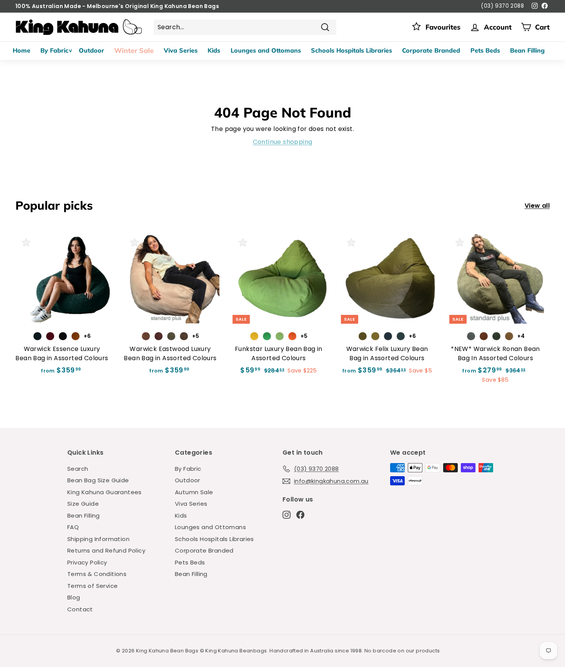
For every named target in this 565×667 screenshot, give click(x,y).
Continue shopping (282, 141)
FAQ (73, 527)
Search (77, 469)
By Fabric (54, 50)
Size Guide (83, 504)
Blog (73, 597)
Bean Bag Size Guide (98, 480)
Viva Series (181, 50)
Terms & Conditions (96, 574)
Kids (214, 50)
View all (537, 205)
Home (21, 50)
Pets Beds (485, 50)
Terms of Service (92, 586)
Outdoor (91, 50)
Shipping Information (98, 539)
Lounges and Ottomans (266, 50)
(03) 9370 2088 (502, 6)
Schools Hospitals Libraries (351, 50)
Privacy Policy (87, 562)
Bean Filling (527, 50)
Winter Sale (134, 50)
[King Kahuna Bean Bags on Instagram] (286, 514)
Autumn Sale (194, 492)
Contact (80, 609)
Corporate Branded (431, 50)
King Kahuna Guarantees (104, 492)
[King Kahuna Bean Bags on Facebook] (300, 514)
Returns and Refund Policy (106, 550)
